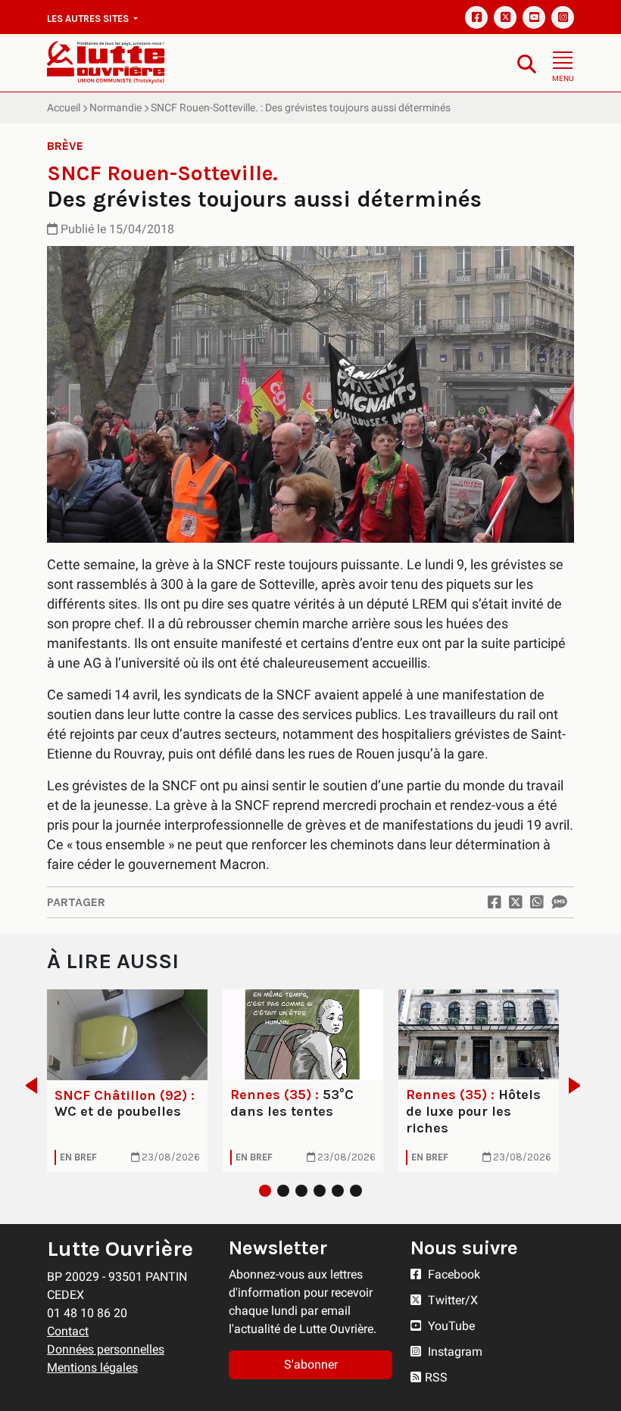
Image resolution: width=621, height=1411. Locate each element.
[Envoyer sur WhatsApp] (537, 902)
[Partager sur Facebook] (494, 902)
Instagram (453, 1351)
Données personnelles (105, 1349)
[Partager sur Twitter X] (516, 902)
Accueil (63, 107)
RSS (436, 1377)
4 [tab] (320, 1191)
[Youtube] (534, 17)
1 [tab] (265, 1191)
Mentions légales (92, 1367)
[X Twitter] (505, 17)
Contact (68, 1331)
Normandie (115, 107)
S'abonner (311, 1364)
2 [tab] (283, 1191)
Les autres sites (89, 18)
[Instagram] (562, 17)
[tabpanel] (127, 1080)
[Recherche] (526, 63)
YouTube (450, 1326)
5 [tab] (338, 1191)
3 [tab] (301, 1191)
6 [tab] (356, 1191)
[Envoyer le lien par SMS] (558, 902)
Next (579, 1085)
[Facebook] (476, 17)
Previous (27, 1085)
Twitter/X (451, 1300)
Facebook (452, 1274)
